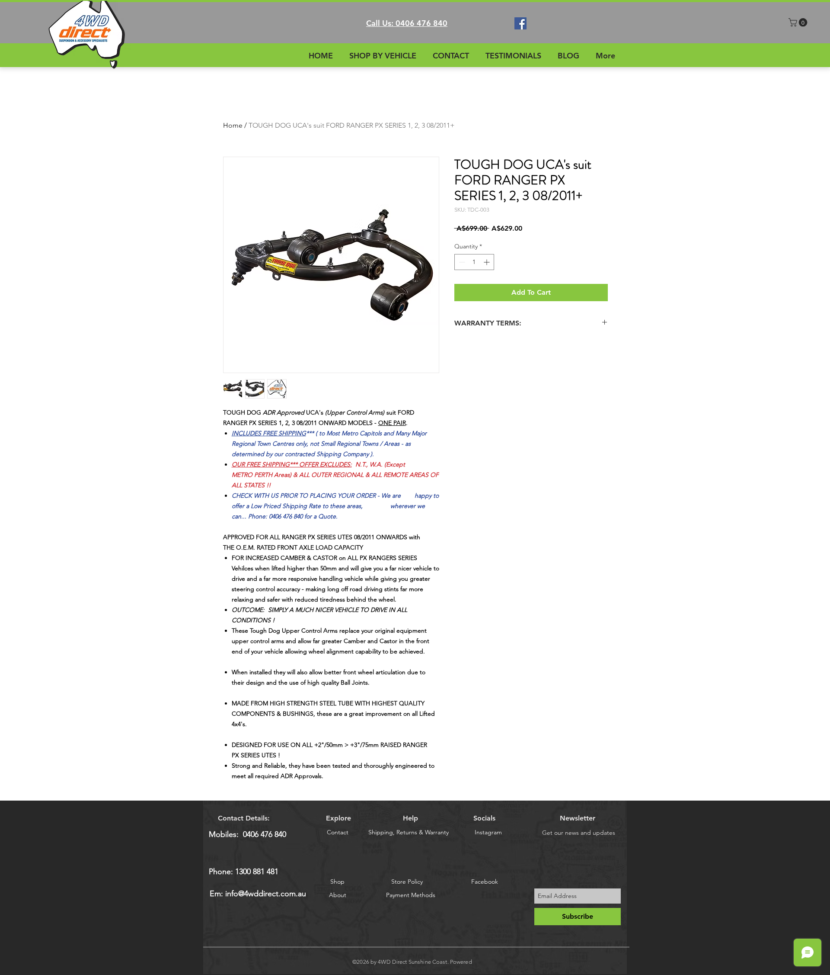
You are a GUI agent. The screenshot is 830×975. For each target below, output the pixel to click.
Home (233, 125)
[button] (798, 22)
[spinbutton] (474, 262)
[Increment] (487, 262)
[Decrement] (461, 262)
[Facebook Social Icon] (520, 23)
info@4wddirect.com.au (265, 893)
